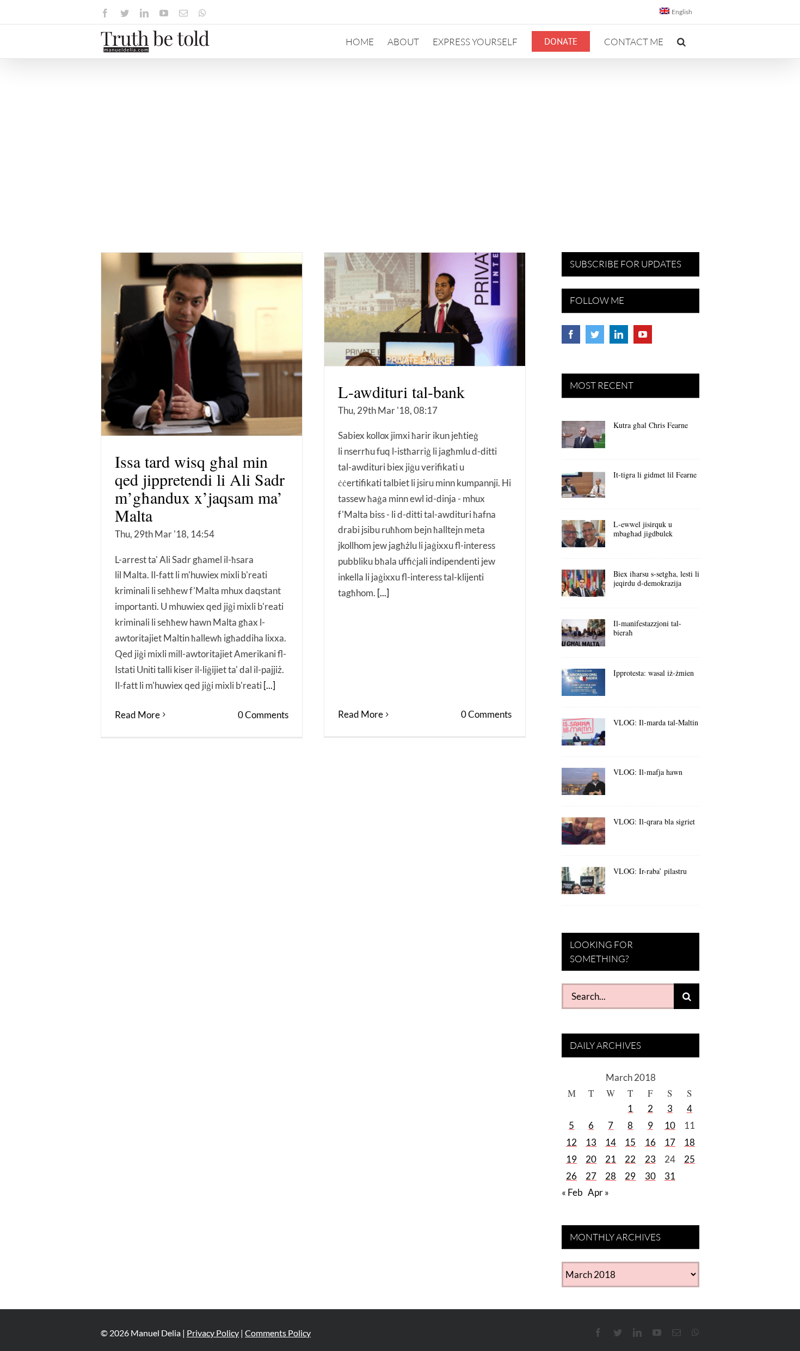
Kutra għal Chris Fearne (650, 425)
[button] (681, 41)
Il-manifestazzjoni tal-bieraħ (647, 628)
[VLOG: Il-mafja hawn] (583, 785)
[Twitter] (595, 334)
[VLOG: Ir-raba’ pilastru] (583, 884)
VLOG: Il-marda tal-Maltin (655, 722)
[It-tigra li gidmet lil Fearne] (583, 487)
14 (610, 1142)
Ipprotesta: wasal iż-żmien (653, 673)
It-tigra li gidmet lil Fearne (655, 474)
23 (650, 1159)
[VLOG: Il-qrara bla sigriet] (583, 834)
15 (630, 1142)
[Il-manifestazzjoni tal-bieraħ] (583, 636)
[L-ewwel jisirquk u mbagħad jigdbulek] (583, 537)
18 (689, 1142)
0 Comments (263, 714)
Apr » (598, 1192)
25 (689, 1159)
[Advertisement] (400, 140)
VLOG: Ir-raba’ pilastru (650, 871)
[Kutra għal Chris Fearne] (583, 438)
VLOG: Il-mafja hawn (647, 772)
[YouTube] (642, 334)
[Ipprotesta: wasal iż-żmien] (583, 686)
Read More (137, 714)
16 (650, 1142)
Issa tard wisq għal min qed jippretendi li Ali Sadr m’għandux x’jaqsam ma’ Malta (200, 488)
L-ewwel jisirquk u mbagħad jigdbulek (643, 529)
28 (610, 1176)
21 (610, 1159)
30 (650, 1176)
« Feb (572, 1192)
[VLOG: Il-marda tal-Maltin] (583, 735)
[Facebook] (571, 334)
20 (591, 1159)
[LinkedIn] (619, 334)
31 (669, 1176)
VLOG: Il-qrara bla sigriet (654, 821)
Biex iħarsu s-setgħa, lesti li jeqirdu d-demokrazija (656, 578)
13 (591, 1142)
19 (571, 1159)
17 (669, 1142)
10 (669, 1125)
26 (571, 1176)
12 (571, 1142)
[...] (269, 685)
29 (630, 1176)
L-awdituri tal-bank (401, 391)
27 (591, 1176)
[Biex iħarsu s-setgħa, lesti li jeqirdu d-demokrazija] (583, 587)
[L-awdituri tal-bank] (424, 309)
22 (630, 1159)
